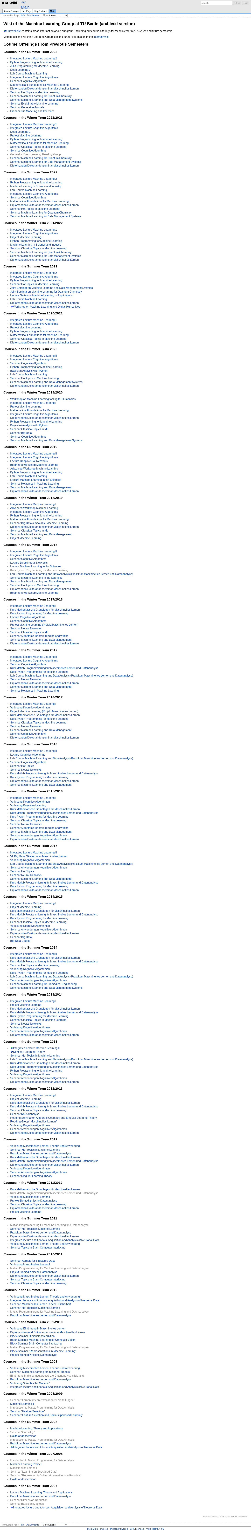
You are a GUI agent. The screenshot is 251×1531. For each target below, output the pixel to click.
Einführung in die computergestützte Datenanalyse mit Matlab (47, 1375)
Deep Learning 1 (20, 131)
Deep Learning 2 (20, 69)
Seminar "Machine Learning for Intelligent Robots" (40, 1371)
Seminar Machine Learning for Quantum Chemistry (41, 96)
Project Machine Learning (25, 135)
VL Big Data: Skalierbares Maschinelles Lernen (38, 856)
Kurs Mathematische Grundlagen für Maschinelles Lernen (45, 609)
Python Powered (119, 1528)
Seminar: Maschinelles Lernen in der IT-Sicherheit (40, 1304)
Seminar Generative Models (27, 107)
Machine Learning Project (25, 1464)
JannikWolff (242, 1517)
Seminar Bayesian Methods (27, 1503)
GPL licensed (137, 1528)
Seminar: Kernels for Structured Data (32, 1260)
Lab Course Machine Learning (28, 73)
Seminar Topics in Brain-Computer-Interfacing (37, 1247)
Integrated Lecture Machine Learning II (33, 355)
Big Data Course (20, 940)
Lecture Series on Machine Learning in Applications (41, 295)
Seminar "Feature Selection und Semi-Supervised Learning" (46, 1415)
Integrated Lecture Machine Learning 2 (33, 58)
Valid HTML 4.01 (155, 1528)
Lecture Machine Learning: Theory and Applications (41, 1492)
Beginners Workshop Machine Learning (34, 464)
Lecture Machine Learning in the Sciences (35, 479)
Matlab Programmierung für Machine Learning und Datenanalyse (49, 1225)
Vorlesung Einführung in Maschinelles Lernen (37, 1328)
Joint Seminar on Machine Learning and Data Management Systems (51, 287)
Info (23, 15)
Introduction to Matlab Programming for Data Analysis (42, 1407)
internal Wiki (101, 36)
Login (23, 2)
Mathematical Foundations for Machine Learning (39, 84)
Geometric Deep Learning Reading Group (35, 154)
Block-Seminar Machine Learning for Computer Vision (42, 1339)
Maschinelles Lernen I (23, 1467)
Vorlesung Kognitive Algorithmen (30, 707)
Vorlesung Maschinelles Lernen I (30, 1196)
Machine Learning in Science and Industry (35, 186)
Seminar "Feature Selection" (27, 1411)
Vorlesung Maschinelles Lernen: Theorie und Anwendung (45, 1145)
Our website (13, 31)
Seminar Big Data (21, 432)
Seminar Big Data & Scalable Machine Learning (39, 523)
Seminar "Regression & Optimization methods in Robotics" (45, 1475)
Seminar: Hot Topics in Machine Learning (35, 1055)
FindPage (26, 11)
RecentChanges (11, 11)
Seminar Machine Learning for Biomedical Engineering (43, 984)
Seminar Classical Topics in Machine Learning (38, 146)
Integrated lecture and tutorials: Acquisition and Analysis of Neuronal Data (54, 1240)
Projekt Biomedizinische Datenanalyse (33, 1200)
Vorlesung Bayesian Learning (28, 805)
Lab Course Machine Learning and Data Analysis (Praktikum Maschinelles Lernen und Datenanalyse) (71, 574)
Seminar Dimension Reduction (28, 1500)
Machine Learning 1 (22, 1403)
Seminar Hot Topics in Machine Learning (34, 92)
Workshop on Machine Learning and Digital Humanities (46, 306)
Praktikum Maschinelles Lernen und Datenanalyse (40, 1153)
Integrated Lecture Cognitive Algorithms (34, 77)
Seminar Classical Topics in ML (29, 429)
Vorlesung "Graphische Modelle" (30, 1383)
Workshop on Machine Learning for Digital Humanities (43, 399)
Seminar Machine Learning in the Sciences (36, 577)
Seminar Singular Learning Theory (31, 1176)
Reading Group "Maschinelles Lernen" (33, 1121)
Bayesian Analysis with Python (28, 370)
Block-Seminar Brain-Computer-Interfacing (36, 1343)
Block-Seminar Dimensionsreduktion (32, 1336)
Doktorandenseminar (23, 1436)
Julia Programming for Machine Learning (34, 66)
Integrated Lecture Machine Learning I (33, 402)
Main (25, 7)
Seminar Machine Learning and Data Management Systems (46, 99)
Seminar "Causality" (22, 1432)
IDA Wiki (9, 3)
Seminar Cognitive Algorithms (28, 81)
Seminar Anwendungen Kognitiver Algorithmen (38, 835)
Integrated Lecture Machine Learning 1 (33, 124)
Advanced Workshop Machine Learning (34, 468)
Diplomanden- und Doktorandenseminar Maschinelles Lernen (47, 1332)
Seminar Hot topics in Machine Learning (34, 378)
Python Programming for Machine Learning (36, 62)
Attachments (33, 15)
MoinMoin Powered (97, 1528)
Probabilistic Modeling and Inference (32, 111)
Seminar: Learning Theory (29, 1051)
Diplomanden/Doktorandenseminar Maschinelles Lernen (44, 88)
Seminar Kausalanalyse (24, 1114)
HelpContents (40, 11)
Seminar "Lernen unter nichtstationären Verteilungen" (42, 1400)
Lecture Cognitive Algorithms (27, 617)
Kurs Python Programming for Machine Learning (39, 570)
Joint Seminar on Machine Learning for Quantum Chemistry (46, 291)
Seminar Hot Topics (22, 765)
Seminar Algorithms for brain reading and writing (39, 636)
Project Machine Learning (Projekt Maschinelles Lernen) (44, 624)
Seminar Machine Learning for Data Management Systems (45, 161)
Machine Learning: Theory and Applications (36, 1428)
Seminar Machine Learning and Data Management (40, 487)
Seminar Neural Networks (25, 628)
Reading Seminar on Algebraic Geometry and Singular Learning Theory (53, 1117)
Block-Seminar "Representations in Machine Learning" (43, 1351)
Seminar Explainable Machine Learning (34, 103)
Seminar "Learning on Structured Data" (33, 1471)
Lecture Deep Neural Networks (29, 461)
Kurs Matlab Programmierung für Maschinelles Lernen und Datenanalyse (54, 668)
